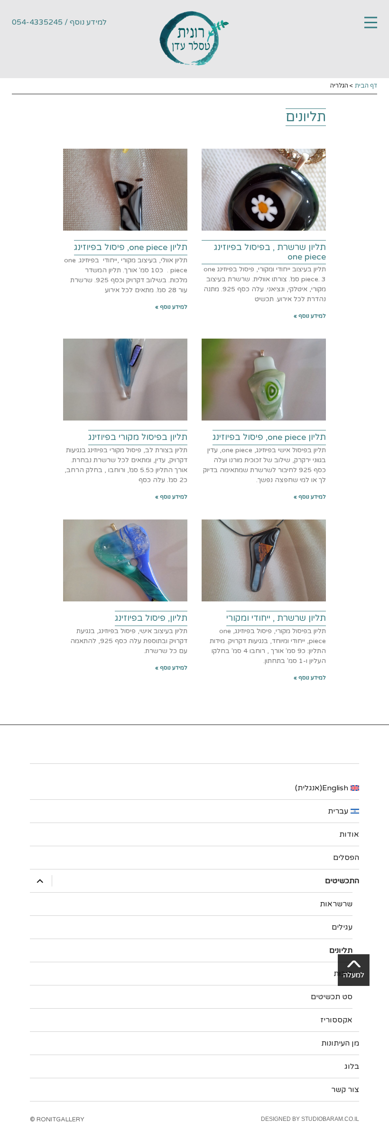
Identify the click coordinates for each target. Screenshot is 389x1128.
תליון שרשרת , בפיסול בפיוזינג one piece (270, 252)
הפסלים (346, 857)
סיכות (342, 973)
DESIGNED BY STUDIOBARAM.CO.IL (310, 1119)
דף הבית (366, 86)
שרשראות (336, 904)
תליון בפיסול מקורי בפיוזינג (137, 437)
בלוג (351, 1066)
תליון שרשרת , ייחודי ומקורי (276, 618)
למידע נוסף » (310, 316)
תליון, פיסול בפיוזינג (151, 618)
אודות (349, 834)
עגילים (342, 927)
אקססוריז (336, 1020)
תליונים (340, 950)
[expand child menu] (41, 880)
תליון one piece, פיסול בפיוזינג (130, 247)
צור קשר (345, 1089)
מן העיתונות (340, 1043)
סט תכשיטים (331, 997)
